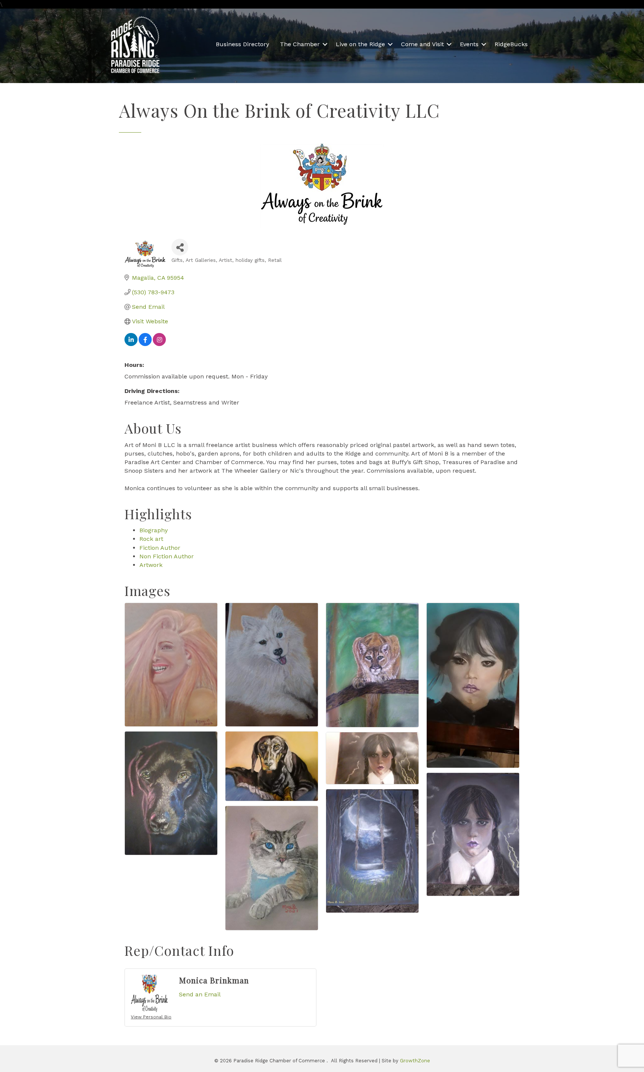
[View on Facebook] (145, 344)
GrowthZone (415, 1060)
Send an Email (200, 994)
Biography (153, 530)
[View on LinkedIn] (131, 344)
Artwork (150, 564)
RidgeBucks (511, 44)
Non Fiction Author (166, 556)
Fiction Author (159, 547)
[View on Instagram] (159, 344)
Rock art (151, 538)
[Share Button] (179, 247)
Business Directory (242, 44)
